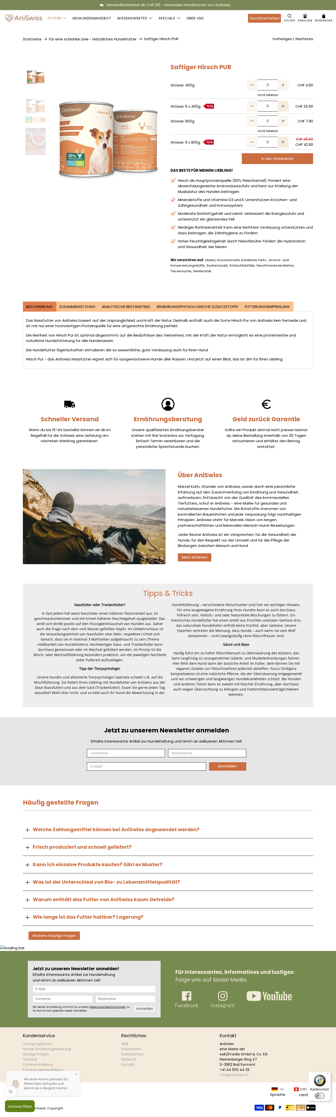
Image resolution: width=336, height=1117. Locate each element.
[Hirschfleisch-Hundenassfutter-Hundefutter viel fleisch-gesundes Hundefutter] (108, 140)
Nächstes (304, 38)
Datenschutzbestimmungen (108, 1007)
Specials (167, 18)
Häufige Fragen (36, 1054)
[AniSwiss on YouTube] (269, 999)
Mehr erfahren (194, 557)
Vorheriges (282, 38)
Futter (54, 18)
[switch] (320, 1096)
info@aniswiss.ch (234, 1074)
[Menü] (328, 1075)
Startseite (32, 39)
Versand (30, 1059)
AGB (124, 1043)
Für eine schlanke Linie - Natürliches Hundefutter (93, 39)
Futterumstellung (38, 1064)
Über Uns (195, 18)
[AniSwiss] (23, 18)
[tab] (39, 307)
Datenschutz (132, 1054)
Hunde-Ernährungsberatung (47, 1049)
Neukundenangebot (92, 18)
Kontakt (128, 1064)
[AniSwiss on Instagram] (222, 1007)
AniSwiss (39, 1108)
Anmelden (227, 766)
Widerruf (128, 1059)
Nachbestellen (265, 18)
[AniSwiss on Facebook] (186, 1007)
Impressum (131, 1049)
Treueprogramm (37, 1043)
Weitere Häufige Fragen (54, 935)
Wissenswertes (132, 18)
